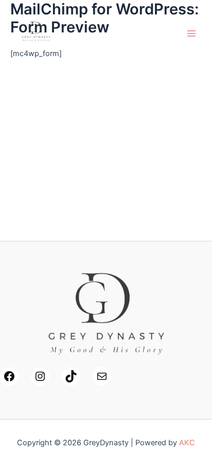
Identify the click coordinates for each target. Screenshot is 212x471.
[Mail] (102, 376)
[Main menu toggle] (191, 33)
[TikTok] (71, 376)
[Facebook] (9, 376)
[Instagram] (40, 376)
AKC (187, 442)
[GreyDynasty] (36, 33)
